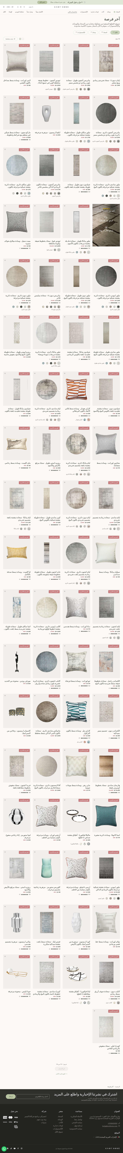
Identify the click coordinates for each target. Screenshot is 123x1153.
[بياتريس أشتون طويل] (88, 89)
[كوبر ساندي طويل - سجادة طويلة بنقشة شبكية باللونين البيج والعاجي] (46, 497)
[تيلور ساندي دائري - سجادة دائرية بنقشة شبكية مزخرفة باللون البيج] (106, 164)
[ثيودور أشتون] (58, 89)
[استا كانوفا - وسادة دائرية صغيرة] (106, 815)
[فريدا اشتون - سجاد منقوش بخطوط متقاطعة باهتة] (17, 765)
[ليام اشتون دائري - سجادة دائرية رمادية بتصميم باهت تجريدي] (76, 552)
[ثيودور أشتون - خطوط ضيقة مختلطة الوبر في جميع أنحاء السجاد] (46, 60)
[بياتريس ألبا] (54, 193)
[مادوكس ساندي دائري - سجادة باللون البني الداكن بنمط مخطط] (46, 711)
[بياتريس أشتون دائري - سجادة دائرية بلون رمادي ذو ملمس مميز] (106, 112)
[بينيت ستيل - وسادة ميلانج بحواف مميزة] (17, 221)
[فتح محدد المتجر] (3, 7)
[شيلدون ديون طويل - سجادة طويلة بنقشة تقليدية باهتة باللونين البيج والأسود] (76, 164)
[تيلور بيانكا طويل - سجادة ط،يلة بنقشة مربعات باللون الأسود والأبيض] (76, 221)
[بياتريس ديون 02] (47, 193)
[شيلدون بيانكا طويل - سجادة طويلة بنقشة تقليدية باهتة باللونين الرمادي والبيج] (17, 388)
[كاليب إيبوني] (114, 1002)
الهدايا (10, 12)
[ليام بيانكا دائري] (47, 419)
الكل (4, 12)
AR (12, 7)
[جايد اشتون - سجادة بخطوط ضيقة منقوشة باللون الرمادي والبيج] (106, 1126)
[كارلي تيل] (84, 419)
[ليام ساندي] (118, 528)
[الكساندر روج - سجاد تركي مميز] (46, 1126)
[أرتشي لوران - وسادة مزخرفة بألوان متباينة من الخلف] (46, 815)
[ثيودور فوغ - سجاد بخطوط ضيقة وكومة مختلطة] (46, 221)
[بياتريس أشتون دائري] (118, 141)
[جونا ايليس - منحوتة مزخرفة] (17, 971)
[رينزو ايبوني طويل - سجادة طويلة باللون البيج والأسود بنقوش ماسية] (17, 332)
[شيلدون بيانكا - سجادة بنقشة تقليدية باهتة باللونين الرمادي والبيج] (76, 332)
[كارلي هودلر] (88, 419)
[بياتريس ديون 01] (51, 193)
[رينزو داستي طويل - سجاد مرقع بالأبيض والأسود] (46, 443)
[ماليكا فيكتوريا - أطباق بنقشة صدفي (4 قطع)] (76, 815)
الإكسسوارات (80, 32)
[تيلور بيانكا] (114, 898)
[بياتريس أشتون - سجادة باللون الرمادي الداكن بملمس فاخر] (46, 164)
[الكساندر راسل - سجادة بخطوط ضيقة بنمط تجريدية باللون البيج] (106, 661)
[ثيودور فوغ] (54, 89)
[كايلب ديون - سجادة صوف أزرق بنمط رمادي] (106, 971)
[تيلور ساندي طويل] (76, 141)
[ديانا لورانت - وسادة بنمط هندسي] (76, 606)
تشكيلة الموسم (19, 12)
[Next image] (94, 60)
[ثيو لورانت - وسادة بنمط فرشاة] (76, 661)
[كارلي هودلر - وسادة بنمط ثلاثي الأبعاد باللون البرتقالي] (76, 388)
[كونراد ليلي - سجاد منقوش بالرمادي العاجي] (106, 1026)
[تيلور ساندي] (106, 898)
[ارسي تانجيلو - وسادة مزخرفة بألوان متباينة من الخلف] (76, 867)
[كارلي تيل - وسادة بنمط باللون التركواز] (76, 711)
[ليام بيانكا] (110, 528)
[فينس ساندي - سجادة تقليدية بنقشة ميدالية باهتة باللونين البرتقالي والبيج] (17, 1076)
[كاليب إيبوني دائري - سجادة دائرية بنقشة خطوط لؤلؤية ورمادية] (46, 606)
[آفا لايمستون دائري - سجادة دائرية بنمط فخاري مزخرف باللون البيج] (46, 765)
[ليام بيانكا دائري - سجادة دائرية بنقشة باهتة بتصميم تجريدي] (76, 443)
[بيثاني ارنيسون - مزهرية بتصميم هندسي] (17, 922)
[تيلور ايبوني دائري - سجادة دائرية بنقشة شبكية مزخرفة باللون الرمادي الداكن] (106, 275)
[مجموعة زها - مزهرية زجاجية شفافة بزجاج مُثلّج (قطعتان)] (46, 1026)
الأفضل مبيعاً (39, 12)
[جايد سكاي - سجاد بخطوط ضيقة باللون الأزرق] (46, 1076)
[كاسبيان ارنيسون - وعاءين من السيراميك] (17, 711)
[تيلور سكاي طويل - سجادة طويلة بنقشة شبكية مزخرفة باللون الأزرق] (76, 112)
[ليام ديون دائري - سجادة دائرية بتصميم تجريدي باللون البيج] (76, 497)
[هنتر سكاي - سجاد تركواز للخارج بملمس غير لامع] (106, 1076)
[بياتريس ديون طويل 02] (80, 89)
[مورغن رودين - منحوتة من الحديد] (17, 661)
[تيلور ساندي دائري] (118, 195)
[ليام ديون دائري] (54, 419)
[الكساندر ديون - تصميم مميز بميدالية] (106, 711)
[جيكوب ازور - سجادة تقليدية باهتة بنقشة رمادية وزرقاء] (76, 1076)
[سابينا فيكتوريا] (80, 843)
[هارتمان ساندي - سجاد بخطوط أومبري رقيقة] (106, 765)
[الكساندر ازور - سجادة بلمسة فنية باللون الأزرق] (17, 1126)
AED (8, 7)
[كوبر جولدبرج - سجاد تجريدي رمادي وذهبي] (17, 1026)
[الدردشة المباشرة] (4, 1148)
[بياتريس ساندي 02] (43, 193)
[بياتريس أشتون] (58, 193)
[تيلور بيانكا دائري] (114, 195)
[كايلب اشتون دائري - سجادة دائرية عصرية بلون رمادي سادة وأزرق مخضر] (46, 661)
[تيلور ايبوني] (118, 898)
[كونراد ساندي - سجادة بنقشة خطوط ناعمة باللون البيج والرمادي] (46, 971)
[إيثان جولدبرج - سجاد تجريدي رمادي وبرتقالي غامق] (76, 1126)
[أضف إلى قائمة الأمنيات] (94, 45)
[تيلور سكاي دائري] (102, 195)
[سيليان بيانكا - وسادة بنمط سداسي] (106, 552)
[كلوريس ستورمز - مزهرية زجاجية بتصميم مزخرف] (46, 867)
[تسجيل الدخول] (20, 7)
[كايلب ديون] (118, 1002)
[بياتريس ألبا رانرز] (84, 89)
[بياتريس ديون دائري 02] (110, 141)
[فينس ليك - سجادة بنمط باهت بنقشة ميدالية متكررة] (46, 922)
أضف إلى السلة (106, 75)
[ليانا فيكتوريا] (84, 843)
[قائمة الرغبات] (24, 7)
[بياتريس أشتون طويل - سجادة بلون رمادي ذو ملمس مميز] (76, 60)
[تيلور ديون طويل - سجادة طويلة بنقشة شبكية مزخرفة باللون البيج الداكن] (76, 275)
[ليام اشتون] (114, 528)
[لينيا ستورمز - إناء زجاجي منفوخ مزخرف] (17, 815)
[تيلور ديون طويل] (80, 141)
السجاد (104, 32)
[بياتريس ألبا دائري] (114, 141)
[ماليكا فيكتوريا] (88, 843)
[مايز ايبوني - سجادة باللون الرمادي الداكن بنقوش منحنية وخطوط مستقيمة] (76, 1026)
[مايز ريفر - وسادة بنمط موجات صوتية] (76, 765)
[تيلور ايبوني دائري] (106, 195)
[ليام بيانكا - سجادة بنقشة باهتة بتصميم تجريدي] (17, 497)
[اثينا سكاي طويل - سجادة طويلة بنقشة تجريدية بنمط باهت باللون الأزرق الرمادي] (17, 606)
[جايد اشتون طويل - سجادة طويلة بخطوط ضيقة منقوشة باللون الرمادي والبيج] (46, 552)
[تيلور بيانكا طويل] (84, 141)
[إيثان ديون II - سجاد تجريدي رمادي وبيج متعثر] (106, 60)
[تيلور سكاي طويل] (88, 141)
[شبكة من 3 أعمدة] (22, 39)
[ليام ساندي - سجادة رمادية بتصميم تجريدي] (106, 497)
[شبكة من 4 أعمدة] (20, 39)
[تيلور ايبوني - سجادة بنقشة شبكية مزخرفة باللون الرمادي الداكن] (106, 867)
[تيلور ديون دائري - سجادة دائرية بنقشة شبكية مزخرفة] (17, 275)
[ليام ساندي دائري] (58, 419)
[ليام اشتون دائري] (51, 419)
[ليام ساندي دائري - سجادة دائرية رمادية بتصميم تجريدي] (46, 388)
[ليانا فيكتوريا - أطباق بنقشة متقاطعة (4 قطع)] (76, 971)
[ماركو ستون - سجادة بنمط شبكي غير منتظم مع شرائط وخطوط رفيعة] (17, 112)
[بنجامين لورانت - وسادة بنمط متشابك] (106, 443)
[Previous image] (118, 60)
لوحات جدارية (94, 12)
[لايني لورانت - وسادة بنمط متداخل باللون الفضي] (17, 60)
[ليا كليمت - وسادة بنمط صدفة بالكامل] (17, 552)
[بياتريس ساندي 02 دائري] (106, 141)
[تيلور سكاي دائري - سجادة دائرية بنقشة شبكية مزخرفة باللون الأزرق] (17, 164)
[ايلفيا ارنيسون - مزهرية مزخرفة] (46, 112)
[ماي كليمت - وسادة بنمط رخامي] (17, 443)
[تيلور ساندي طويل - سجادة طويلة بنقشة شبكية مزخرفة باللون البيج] (106, 332)
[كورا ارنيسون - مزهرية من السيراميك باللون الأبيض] (76, 922)
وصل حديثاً (30, 12)
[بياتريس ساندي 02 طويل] (76, 89)
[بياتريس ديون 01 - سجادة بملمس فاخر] (46, 275)
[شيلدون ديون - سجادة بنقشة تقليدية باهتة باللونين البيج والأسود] (106, 388)
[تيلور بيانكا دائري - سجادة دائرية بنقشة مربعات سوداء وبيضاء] (46, 332)
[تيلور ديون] (110, 898)
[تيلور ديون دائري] (110, 195)
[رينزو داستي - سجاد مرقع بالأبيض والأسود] (17, 867)
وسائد (93, 32)
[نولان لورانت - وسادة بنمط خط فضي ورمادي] (106, 922)
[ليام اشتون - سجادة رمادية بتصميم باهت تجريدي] (106, 606)
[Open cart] (18, 7)
